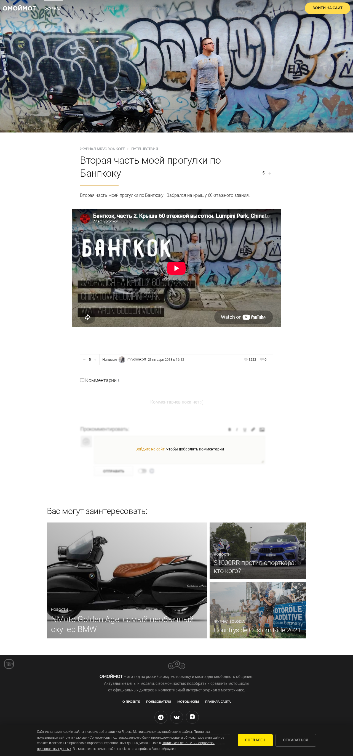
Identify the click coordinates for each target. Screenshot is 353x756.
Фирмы (153, 8)
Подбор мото (82, 8)
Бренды (110, 8)
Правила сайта (218, 701)
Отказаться (296, 740)
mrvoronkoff (136, 359)
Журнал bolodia (229, 621)
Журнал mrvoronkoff (102, 149)
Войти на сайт (327, 8)
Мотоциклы (188, 701)
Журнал (53, 8)
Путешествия (144, 149)
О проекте (131, 701)
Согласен (255, 740)
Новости (59, 609)
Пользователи (158, 701)
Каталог (132, 8)
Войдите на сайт (150, 449)
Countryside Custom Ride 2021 (257, 630)
